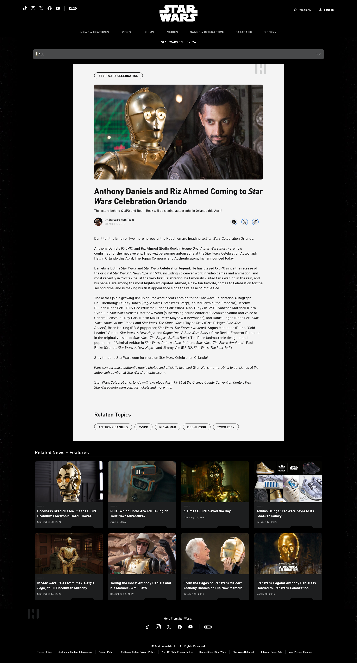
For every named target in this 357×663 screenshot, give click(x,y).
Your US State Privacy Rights (177, 651)
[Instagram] (33, 8)
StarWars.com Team (121, 219)
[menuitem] (126, 33)
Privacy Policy (106, 651)
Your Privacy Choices (300, 651)
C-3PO (143, 427)
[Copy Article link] (255, 222)
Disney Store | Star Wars (212, 651)
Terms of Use (44, 651)
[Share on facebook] (234, 222)
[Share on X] (244, 222)
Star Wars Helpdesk (243, 651)
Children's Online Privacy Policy (137, 651)
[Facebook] (50, 8)
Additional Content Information (75, 651)
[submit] (296, 10)
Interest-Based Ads (271, 651)
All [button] (41, 54)
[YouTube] (58, 8)
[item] (95, 33)
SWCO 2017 (225, 427)
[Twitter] (41, 8)
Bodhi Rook (196, 427)
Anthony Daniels (113, 427)
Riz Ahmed (167, 427)
